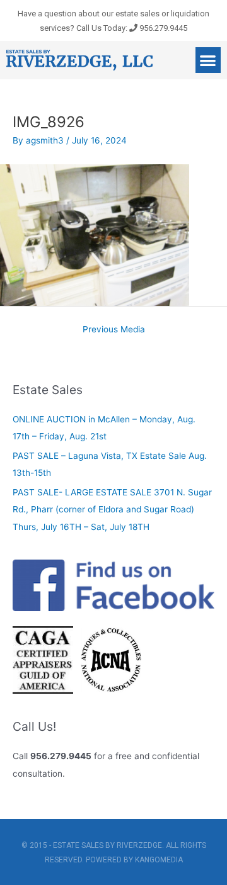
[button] (208, 60)
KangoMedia (159, 859)
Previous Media (114, 329)
